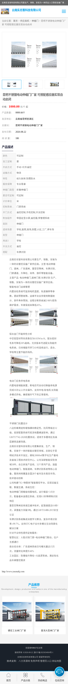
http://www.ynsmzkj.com (13, 571)
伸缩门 (35, 21)
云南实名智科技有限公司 (27, 657)
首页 (15, 21)
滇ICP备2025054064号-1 (43, 652)
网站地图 (56, 661)
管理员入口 (46, 661)
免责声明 (35, 661)
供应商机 (24, 21)
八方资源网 (24, 661)
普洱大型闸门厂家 (17, 630)
